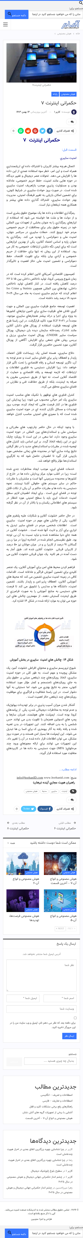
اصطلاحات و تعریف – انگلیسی (56, 1095)
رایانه (55, 94)
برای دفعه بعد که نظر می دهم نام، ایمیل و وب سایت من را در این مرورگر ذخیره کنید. (43, 1025)
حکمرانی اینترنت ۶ (65, 828)
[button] (81, 4)
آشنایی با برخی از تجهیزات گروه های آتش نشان (48, 1113)
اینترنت (64, 791)
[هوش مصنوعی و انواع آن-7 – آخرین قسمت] (60, 863)
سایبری (54, 791)
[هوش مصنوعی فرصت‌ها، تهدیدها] (22, 900)
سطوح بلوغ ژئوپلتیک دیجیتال (46, 1171)
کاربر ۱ (69, 1171)
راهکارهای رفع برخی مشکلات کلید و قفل (51, 1107)
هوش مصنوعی (68, 94)
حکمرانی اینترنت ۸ (18, 828)
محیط (44, 791)
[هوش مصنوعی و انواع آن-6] (22, 863)
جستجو (73, 1054)
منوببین (34, 1219)
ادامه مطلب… (68, 769)
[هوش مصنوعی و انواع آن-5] (60, 900)
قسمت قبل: (69, 150)
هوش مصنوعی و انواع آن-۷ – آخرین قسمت (49, 1118)
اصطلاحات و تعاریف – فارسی (58, 1101)
